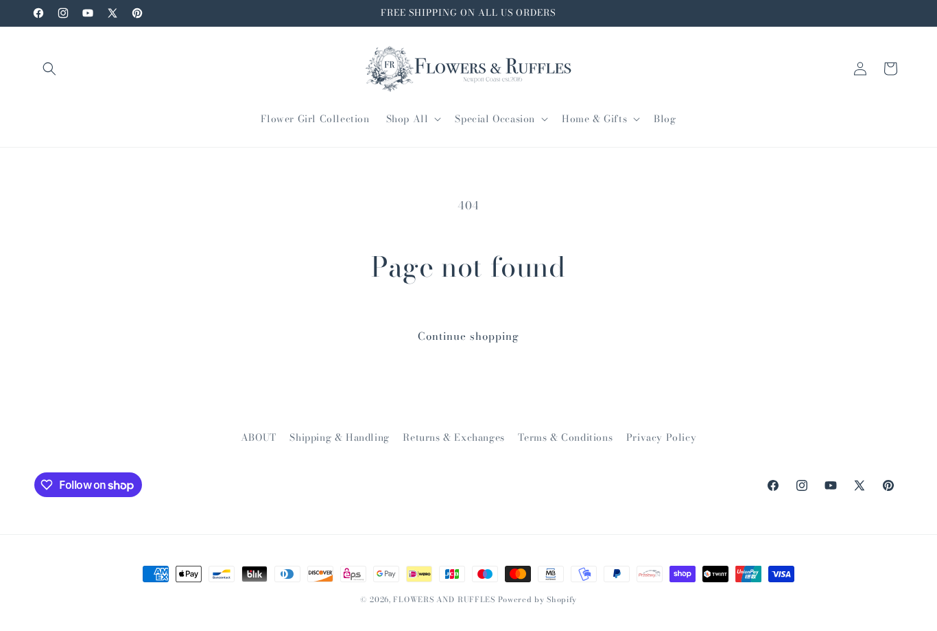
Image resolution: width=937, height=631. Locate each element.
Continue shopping (468, 336)
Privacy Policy (661, 437)
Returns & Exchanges (453, 437)
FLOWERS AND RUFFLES (444, 599)
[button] (49, 69)
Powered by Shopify (538, 599)
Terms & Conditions (565, 437)
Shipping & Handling (339, 437)
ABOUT (258, 437)
